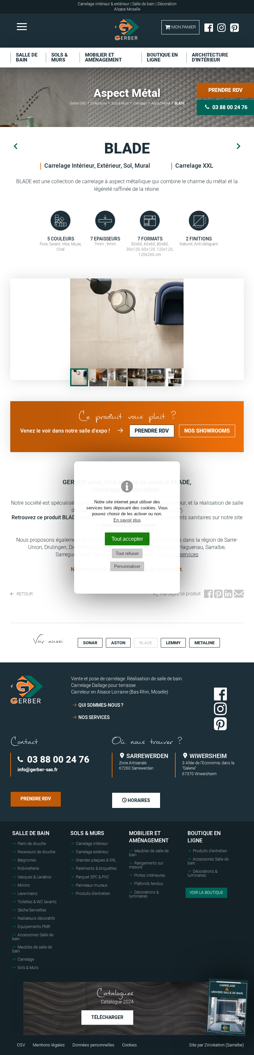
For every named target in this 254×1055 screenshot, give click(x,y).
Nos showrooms (207, 431)
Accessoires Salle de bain (32, 937)
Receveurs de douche (36, 852)
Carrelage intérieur (92, 844)
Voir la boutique (206, 893)
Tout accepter (127, 539)
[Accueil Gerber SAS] (127, 30)
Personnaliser (127, 566)
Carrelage (26, 959)
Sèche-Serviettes (32, 910)
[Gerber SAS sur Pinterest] (234, 27)
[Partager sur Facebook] (208, 594)
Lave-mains (27, 894)
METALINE (204, 643)
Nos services (93, 717)
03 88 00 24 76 (57, 760)
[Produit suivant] (238, 146)
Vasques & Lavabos (34, 877)
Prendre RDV (225, 90)
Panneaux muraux (91, 885)
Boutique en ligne (204, 837)
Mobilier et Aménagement (149, 837)
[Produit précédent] (15, 146)
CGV (21, 1045)
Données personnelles (93, 1045)
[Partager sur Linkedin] (228, 594)
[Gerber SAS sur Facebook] (209, 27)
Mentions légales (49, 1045)
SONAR (90, 643)
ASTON (118, 643)
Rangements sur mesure (146, 865)
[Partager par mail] (239, 594)
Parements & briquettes (96, 868)
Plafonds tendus (148, 884)
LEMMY (173, 643)
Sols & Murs (28, 968)
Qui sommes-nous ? (100, 705)
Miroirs (24, 885)
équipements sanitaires (184, 518)
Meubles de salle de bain (32, 949)
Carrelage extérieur (92, 852)
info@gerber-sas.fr (38, 770)
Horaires (138, 800)
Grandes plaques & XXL (96, 860)
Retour (24, 594)
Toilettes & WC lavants (37, 902)
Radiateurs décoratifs (36, 918)
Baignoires (27, 860)
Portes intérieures (149, 875)
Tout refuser (127, 553)
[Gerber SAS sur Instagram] (222, 27)
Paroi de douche (32, 844)
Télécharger (107, 1017)
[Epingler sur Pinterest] (218, 594)
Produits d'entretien (93, 894)
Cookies (129, 1045)
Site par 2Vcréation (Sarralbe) (216, 1045)
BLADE (145, 643)
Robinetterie (28, 868)
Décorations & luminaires (144, 894)
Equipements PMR (34, 927)
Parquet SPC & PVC (92, 877)
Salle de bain (30, 833)
